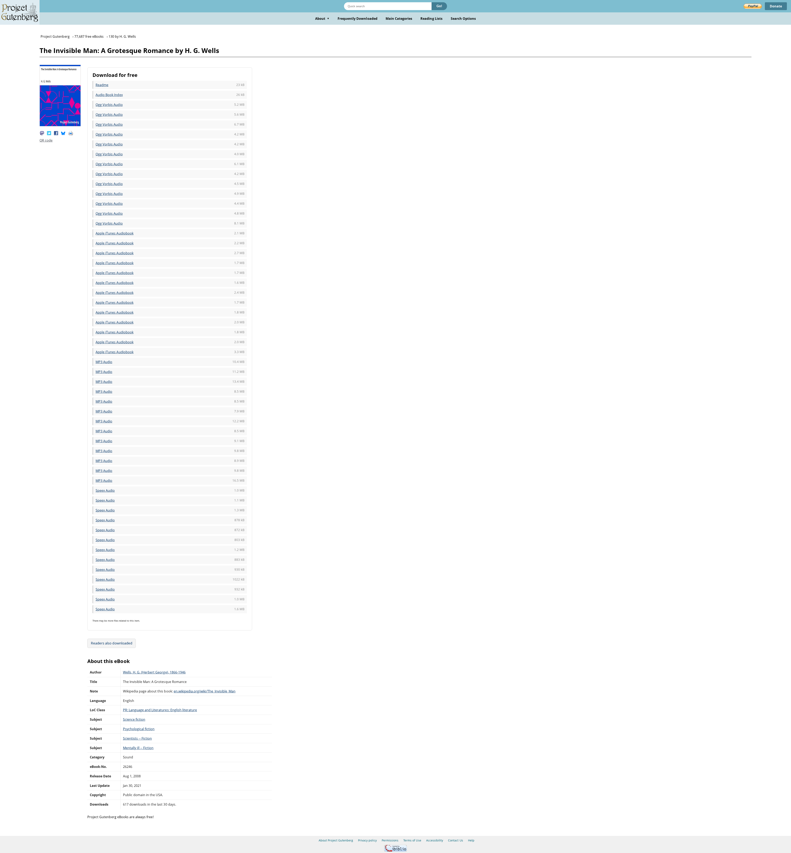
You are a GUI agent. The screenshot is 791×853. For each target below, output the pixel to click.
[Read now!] (60, 125)
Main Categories (399, 18)
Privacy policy (367, 840)
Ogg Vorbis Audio (109, 104)
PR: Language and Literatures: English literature (160, 710)
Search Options (463, 18)
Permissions (390, 840)
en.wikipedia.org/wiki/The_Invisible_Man (204, 691)
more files (113, 620)
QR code (46, 140)
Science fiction (134, 719)
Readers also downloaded (111, 643)
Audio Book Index (109, 95)
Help (471, 840)
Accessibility (434, 840)
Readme (102, 85)
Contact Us (455, 840)
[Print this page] (70, 132)
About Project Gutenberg (336, 840)
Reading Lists (431, 18)
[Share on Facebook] (56, 132)
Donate (776, 6)
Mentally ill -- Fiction (138, 748)
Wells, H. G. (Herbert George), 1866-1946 (154, 672)
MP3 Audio (104, 362)
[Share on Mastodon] (42, 132)
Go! (439, 6)
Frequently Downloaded (357, 18)
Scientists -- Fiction (137, 738)
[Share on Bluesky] (63, 132)
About (322, 18)
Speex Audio (105, 490)
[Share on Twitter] (49, 132)
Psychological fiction (139, 729)
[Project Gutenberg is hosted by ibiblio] (395, 850)
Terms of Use (412, 840)
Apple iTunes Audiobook (114, 233)
